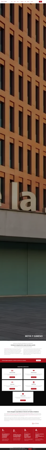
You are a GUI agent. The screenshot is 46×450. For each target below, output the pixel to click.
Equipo (15, 1)
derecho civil (8, 414)
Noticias (28, 1)
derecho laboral (12, 414)
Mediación (22, 1)
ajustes (26, 449)
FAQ (25, 1)
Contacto (32, 1)
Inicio (11, 1)
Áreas (18, 1)
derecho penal (16, 414)
